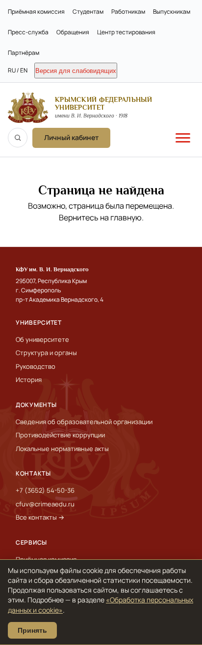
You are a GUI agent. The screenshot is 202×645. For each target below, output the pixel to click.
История (29, 379)
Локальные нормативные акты (62, 448)
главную (126, 217)
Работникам (128, 11)
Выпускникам (171, 11)
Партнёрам (23, 52)
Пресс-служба (28, 32)
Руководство (35, 366)
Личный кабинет (71, 137)
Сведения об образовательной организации (84, 421)
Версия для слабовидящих (75, 70)
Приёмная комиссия (36, 11)
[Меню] (183, 137)
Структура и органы (46, 352)
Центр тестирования (126, 32)
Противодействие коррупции (60, 434)
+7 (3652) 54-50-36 (45, 490)
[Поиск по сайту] (17, 137)
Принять (32, 630)
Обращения (72, 32)
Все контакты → (40, 517)
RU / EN (17, 70)
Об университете (42, 339)
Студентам (88, 11)
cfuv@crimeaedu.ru (45, 504)
